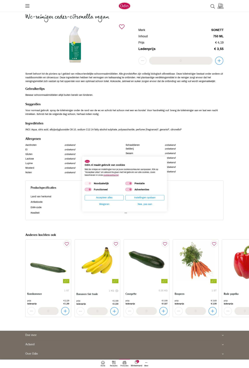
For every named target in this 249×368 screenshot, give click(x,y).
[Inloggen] (221, 6)
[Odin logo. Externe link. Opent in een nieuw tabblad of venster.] (87, 161)
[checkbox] (88, 183)
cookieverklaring (111, 175)
